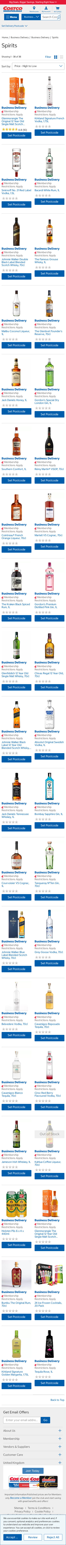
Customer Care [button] (13, 1455)
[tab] (33, 1430)
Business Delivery (20, 37)
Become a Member (21, 1497)
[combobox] (31, 17)
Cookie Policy (42, 1511)
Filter (48, 56)
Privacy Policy (22, 1511)
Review (32, 1537)
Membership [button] (11, 1439)
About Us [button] (9, 1430)
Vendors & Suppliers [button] (16, 1447)
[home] (12, 9)
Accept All (12, 1537)
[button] (58, 17)
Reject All (53, 1537)
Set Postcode (16, 135)
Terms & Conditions (39, 1508)
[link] (16, 104)
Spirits (55, 37)
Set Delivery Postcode (13, 25)
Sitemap (18, 1508)
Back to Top (57, 1399)
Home (5, 37)
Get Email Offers (16, 1412)
